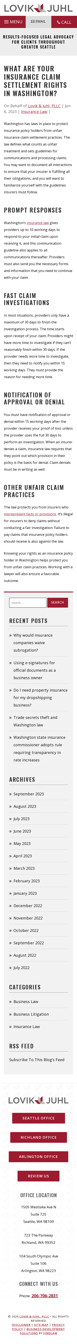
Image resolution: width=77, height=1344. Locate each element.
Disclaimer (21, 1325)
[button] (12, 20)
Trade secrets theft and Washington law (35, 721)
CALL (66, 22)
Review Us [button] (38, 1176)
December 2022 (27, 905)
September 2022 (28, 942)
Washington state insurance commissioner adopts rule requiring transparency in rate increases (39, 748)
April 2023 (22, 855)
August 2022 (24, 955)
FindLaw (50, 1333)
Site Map (41, 1325)
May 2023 (22, 843)
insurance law (38, 222)
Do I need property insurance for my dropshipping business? (40, 697)
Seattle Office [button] (38, 1118)
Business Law (25, 1001)
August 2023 (24, 806)
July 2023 (21, 818)
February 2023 (26, 880)
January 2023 (25, 893)
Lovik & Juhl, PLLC (44, 105)
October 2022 (25, 930)
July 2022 (21, 967)
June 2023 (22, 831)
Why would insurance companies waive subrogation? (33, 643)
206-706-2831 (44, 1295)
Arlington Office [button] (38, 1156)
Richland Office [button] (39, 1137)
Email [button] (41, 21)
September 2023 (28, 793)
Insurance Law (34, 111)
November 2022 (28, 918)
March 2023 (24, 868)
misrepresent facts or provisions (30, 514)
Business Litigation (31, 1014)
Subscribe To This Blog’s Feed (36, 1059)
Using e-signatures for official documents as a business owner (34, 670)
